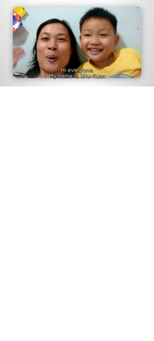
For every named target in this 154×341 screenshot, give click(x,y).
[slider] (77, 70)
